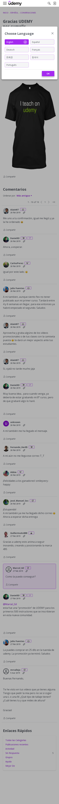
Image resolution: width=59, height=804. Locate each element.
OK (48, 73)
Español (36, 41)
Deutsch (10, 49)
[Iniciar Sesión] (54, 3)
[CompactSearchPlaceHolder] (49, 3)
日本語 (9, 57)
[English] (15, 3)
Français (36, 49)
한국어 (35, 57)
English (9, 41)
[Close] (52, 34)
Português (11, 64)
